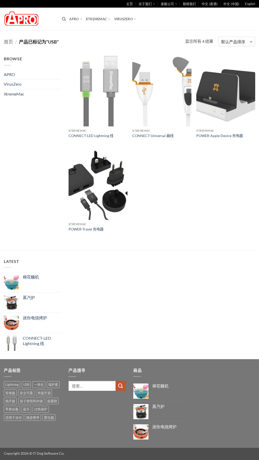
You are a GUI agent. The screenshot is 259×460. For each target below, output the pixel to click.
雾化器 (49, 417)
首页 (8, 42)
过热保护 (40, 409)
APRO (74, 19)
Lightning (12, 384)
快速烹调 (44, 393)
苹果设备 (11, 409)
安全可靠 (26, 393)
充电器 (10, 393)
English (250, 4)
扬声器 (10, 401)
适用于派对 (13, 417)
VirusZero (123, 19)
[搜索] (64, 19)
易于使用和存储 (31, 401)
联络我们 (189, 4)
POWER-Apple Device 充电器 (219, 135)
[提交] (121, 386)
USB (26, 384)
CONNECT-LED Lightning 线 (91, 135)
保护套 (53, 384)
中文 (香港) (210, 4)
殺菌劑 (52, 401)
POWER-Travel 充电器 (86, 229)
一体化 (39, 384)
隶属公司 (167, 4)
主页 (129, 4)
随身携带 (32, 417)
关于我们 (145, 4)
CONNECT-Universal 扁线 (153, 135)
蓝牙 (26, 409)
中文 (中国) (231, 4)
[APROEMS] (29, 19)
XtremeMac (96, 19)
